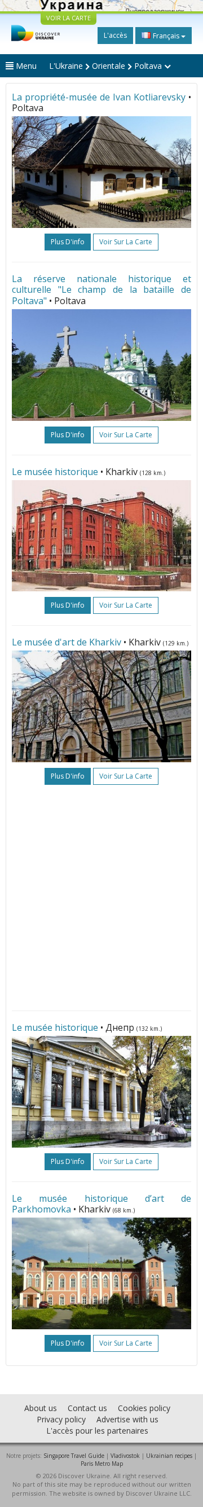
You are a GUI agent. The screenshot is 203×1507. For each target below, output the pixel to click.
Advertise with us (127, 1419)
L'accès (115, 35)
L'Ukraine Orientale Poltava (106, 65)
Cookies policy (144, 1408)
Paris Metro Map (102, 1464)
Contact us (87, 1408)
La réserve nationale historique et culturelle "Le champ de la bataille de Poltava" (101, 289)
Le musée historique (55, 471)
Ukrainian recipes (169, 1456)
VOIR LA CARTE (68, 18)
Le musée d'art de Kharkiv (66, 642)
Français (166, 36)
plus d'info (68, 242)
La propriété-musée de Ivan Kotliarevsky (99, 97)
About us (40, 1408)
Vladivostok (125, 1456)
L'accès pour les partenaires (97, 1430)
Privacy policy (61, 1419)
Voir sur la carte (125, 242)
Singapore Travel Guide (73, 1456)
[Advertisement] (101, 897)
